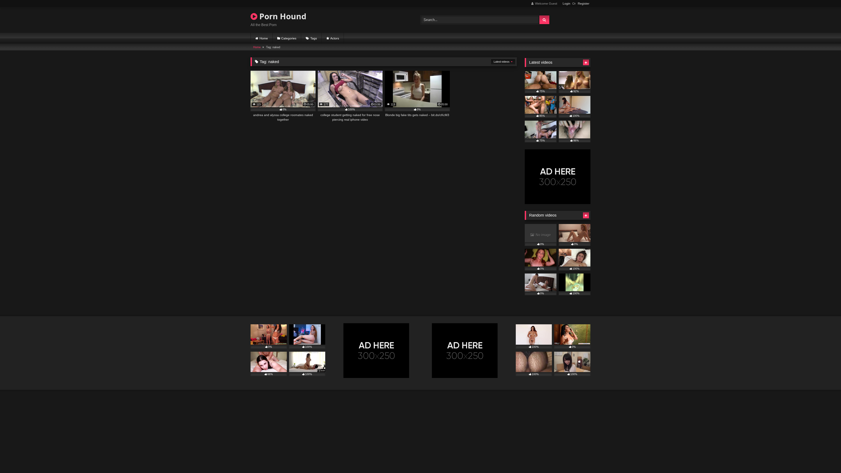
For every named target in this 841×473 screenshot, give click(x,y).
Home (264, 38)
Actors (334, 38)
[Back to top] (827, 460)
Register (583, 3)
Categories (288, 38)
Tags (313, 38)
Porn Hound (281, 16)
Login (566, 3)
